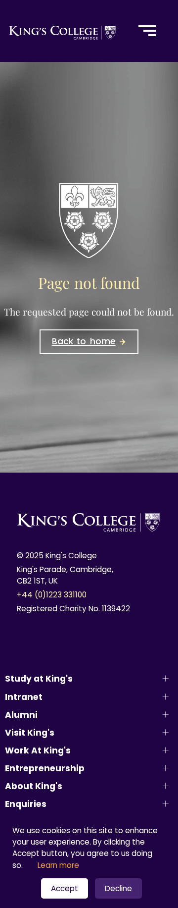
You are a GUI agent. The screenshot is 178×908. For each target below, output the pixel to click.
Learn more (58, 865)
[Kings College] (63, 31)
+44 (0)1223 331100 (52, 594)
